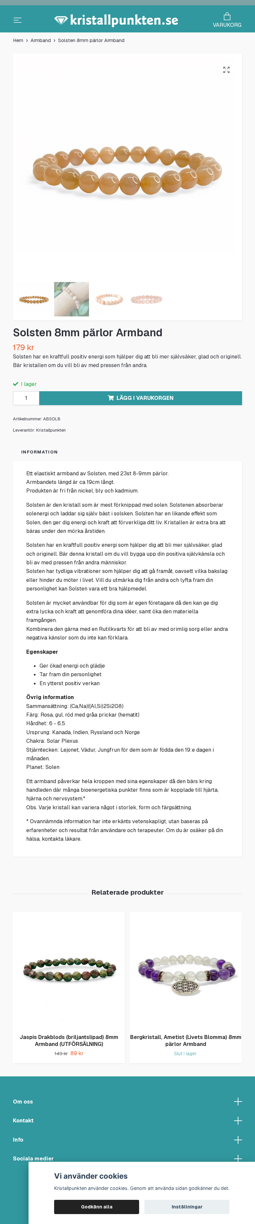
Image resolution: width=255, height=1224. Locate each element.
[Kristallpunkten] (127, 35)
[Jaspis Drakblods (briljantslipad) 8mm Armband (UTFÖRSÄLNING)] (69, 1007)
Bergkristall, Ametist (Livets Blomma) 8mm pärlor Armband (185, 1077)
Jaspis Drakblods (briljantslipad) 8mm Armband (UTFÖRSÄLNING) (69, 1077)
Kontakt (23, 1157)
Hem (18, 77)
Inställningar (187, 1207)
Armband (41, 77)
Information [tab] (39, 488)
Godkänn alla (97, 1207)
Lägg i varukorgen (145, 434)
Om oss (23, 1138)
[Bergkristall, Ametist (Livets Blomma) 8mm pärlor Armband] (186, 1007)
